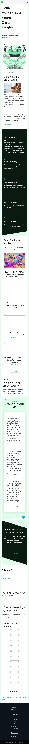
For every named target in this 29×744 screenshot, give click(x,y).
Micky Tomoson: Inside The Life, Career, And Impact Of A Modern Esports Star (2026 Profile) (14, 593)
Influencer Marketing (10, 162)
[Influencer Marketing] (4, 159)
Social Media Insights (10, 182)
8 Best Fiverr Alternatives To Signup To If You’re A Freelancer (14, 360)
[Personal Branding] (4, 199)
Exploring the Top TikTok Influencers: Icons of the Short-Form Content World (14, 274)
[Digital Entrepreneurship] (4, 218)
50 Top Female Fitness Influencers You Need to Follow (14, 305)
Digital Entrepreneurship (13, 221)
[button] (27, 2)
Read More (14, 279)
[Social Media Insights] (4, 179)
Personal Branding (11, 202)
